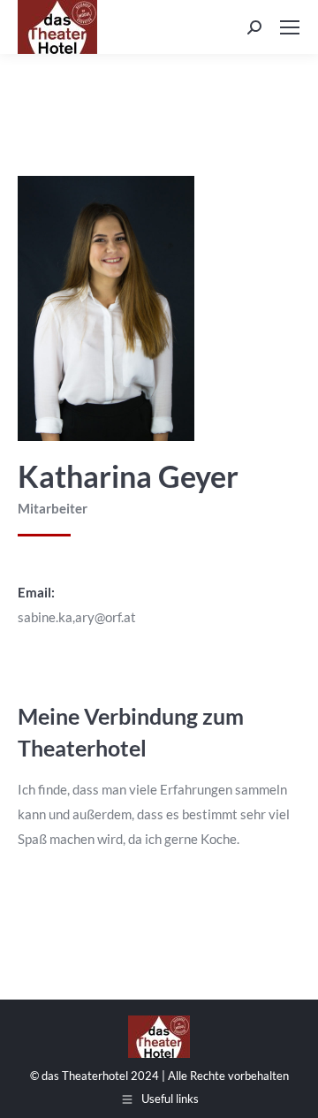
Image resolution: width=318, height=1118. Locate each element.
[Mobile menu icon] (289, 27)
